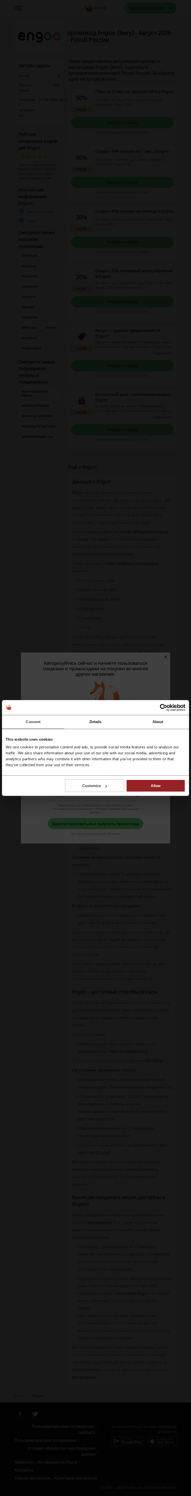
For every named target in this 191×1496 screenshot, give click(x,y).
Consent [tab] (33, 722)
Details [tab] (96, 722)
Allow (156, 786)
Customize (91, 786)
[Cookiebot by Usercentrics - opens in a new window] (163, 707)
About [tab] (157, 722)
